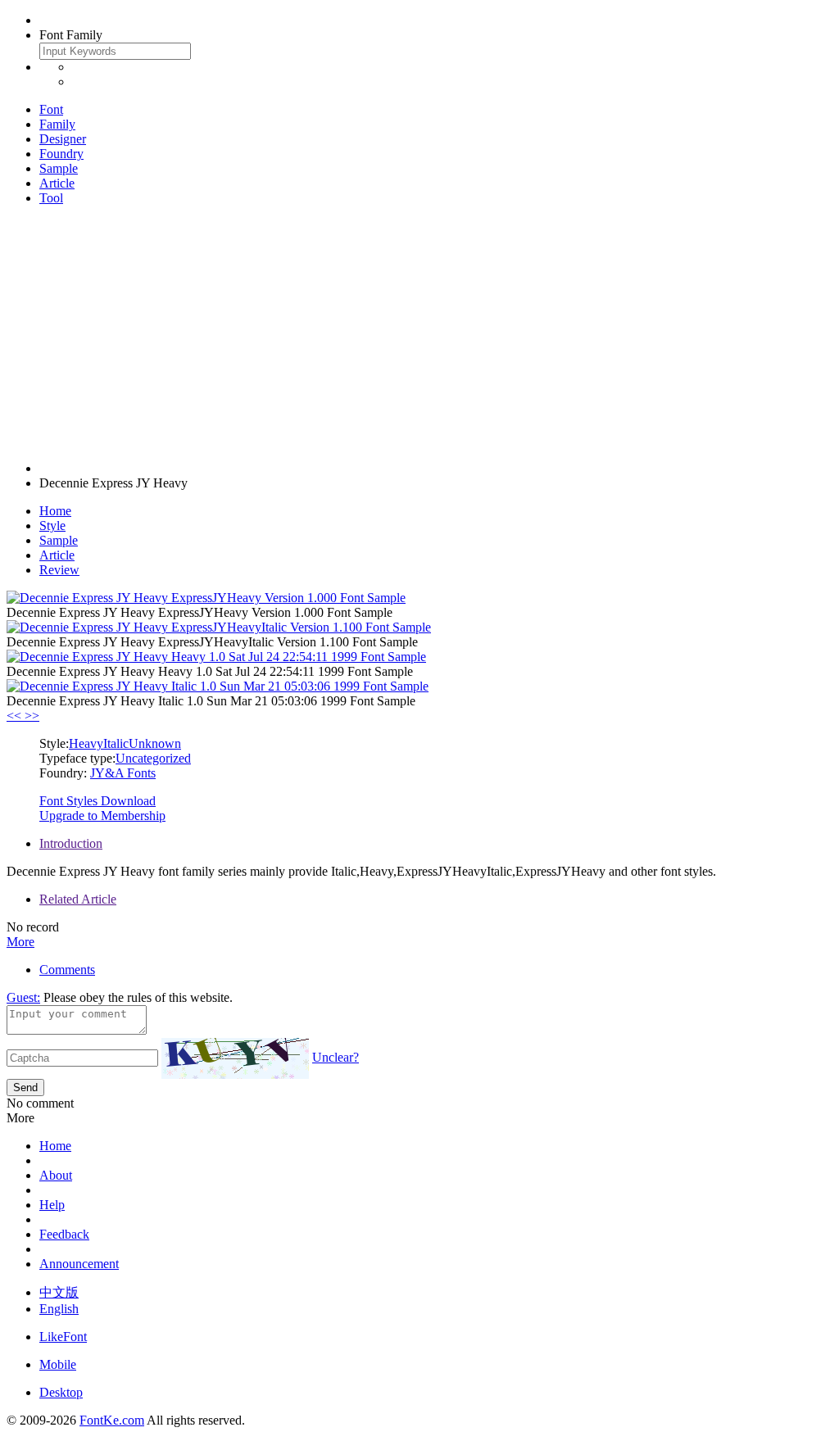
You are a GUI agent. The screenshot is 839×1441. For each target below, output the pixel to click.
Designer (62, 139)
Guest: (23, 997)
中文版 (59, 1292)
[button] (16, 716)
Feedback (64, 1234)
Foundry (61, 154)
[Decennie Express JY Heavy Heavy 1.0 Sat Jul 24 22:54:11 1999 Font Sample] (216, 657)
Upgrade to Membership (102, 815)
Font (51, 109)
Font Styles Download (97, 801)
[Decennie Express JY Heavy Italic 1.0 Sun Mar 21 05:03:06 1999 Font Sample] (218, 686)
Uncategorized (153, 758)
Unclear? (335, 1057)
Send (25, 1087)
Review (59, 570)
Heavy (86, 743)
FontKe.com (111, 1420)
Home (55, 511)
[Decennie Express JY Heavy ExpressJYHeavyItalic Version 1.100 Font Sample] (219, 627)
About (55, 1175)
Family (57, 124)
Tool (51, 198)
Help (52, 1205)
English (59, 1309)
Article (57, 183)
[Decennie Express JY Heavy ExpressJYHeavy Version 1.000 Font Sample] (206, 598)
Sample (58, 168)
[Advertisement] (419, 333)
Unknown (155, 743)
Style (52, 525)
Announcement (79, 1264)
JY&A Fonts (123, 773)
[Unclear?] (235, 1058)
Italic (116, 743)
